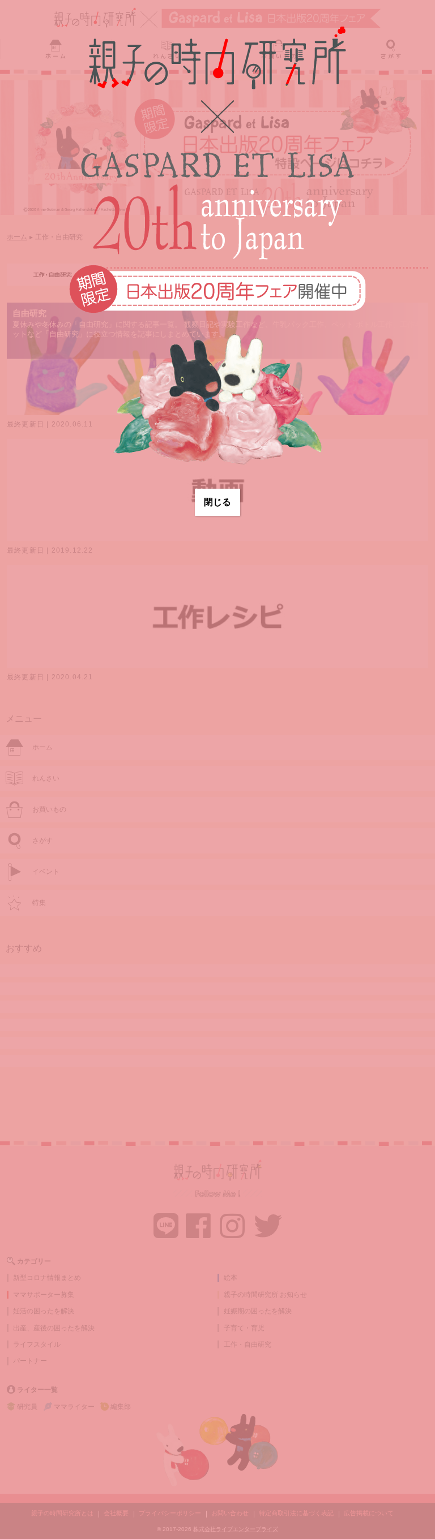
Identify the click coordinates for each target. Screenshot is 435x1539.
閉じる (217, 502)
